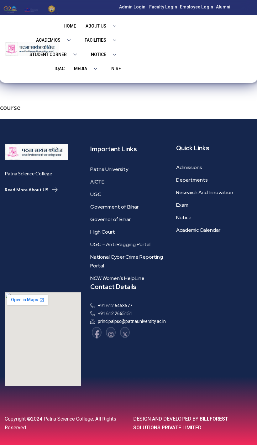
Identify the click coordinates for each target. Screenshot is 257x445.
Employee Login (196, 6)
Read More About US (26, 189)
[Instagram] (111, 332)
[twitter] (125, 332)
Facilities (95, 40)
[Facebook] (97, 332)
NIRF (116, 68)
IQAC (60, 68)
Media (80, 68)
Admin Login (132, 6)
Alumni (223, 6)
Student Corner (48, 54)
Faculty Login (163, 6)
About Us (96, 25)
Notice (98, 54)
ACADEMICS (48, 40)
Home (70, 25)
